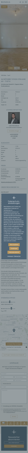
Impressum (10, 256)
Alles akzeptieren (14, 244)
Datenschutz (17, 256)
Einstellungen (14, 248)
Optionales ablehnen (14, 252)
